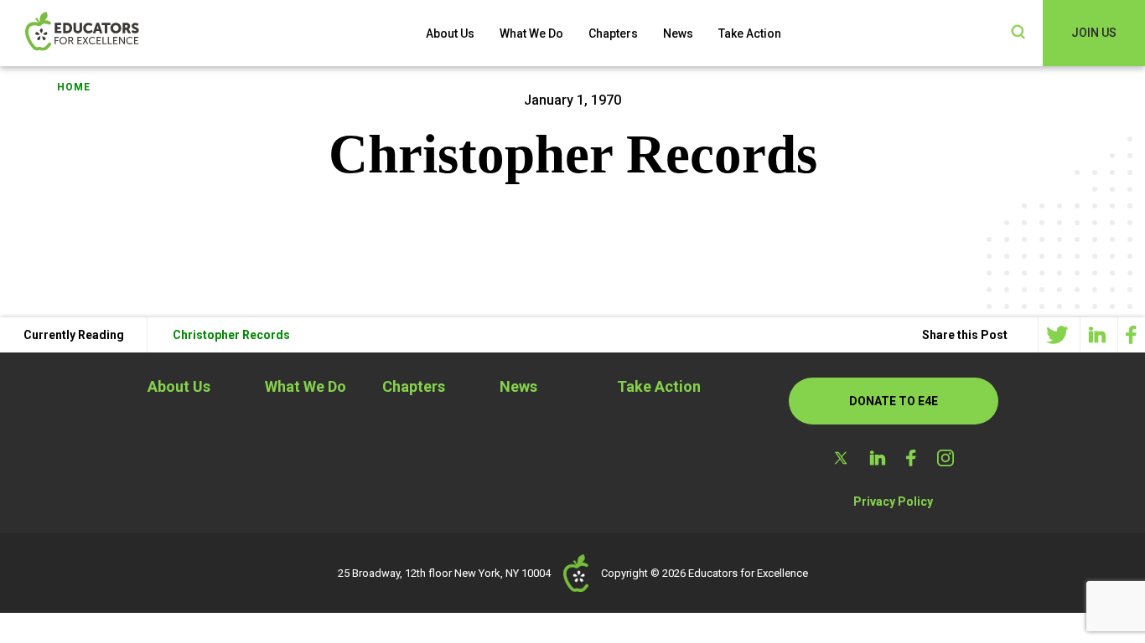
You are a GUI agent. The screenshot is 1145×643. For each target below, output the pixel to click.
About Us (450, 33)
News (678, 33)
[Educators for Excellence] (109, 33)
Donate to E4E (893, 401)
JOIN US (1094, 32)
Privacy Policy (893, 501)
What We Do (531, 33)
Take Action (749, 33)
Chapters (613, 33)
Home (73, 87)
